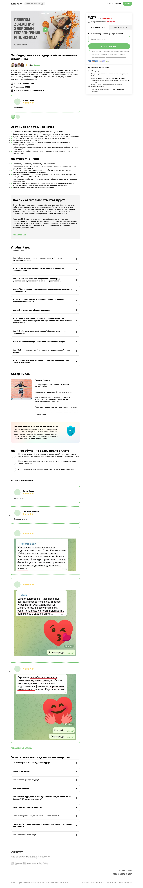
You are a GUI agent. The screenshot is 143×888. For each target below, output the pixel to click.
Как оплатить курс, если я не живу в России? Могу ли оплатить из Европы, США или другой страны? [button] (42, 798)
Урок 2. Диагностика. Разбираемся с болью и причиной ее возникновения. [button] (38, 269)
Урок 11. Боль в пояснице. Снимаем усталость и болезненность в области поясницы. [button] (41, 361)
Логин (127, 4)
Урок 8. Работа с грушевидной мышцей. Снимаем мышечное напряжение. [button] (39, 332)
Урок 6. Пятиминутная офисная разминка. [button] (31, 310)
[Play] (45, 29)
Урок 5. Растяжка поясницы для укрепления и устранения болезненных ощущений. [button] (38, 300)
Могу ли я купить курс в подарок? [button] (27, 807)
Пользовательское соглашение (57, 883)
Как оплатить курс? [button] (21, 788)
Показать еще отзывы (21, 748)
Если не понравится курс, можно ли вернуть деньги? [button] (36, 816)
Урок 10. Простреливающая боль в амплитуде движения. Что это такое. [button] (41, 351)
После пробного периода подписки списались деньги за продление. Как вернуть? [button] (43, 825)
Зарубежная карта (97, 27)
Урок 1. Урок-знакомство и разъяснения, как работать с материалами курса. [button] (37, 259)
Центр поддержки (113, 4)
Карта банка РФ (120, 27)
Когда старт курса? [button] (21, 771)
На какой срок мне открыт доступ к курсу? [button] (31, 763)
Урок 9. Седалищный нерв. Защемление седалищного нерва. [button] (39, 342)
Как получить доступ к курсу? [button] (26, 780)
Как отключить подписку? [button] (24, 835)
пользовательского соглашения (116, 57)
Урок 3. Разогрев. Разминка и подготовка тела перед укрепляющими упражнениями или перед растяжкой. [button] (37, 280)
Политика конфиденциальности (34, 883)
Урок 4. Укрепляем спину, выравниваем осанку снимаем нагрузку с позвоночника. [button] (42, 290)
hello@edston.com (39, 438)
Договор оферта (16, 883)
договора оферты (113, 54)
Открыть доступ (109, 46)
